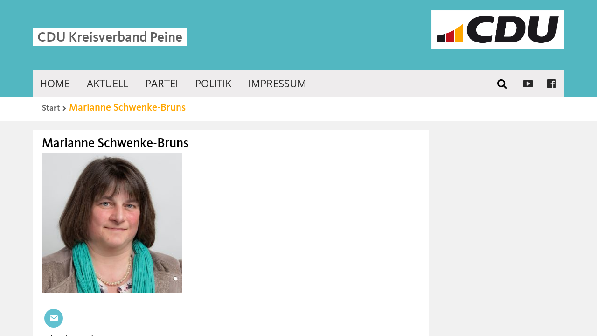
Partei (161, 83)
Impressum (277, 83)
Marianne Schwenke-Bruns (127, 108)
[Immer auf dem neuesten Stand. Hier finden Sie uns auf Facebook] (551, 83)
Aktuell (107, 83)
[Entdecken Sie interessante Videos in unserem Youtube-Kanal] (528, 83)
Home (55, 83)
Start (51, 108)
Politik (213, 83)
